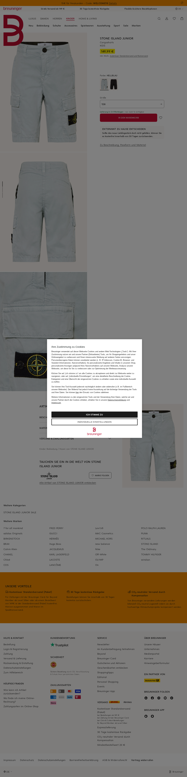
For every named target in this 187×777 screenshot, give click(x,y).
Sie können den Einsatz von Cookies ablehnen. (87, 392)
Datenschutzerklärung (117, 400)
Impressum (56, 403)
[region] (94, 388)
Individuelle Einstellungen (94, 422)
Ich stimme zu (94, 414)
